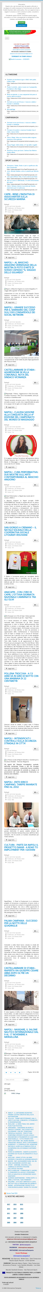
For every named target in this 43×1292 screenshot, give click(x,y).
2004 (14, 1222)
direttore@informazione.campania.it (21, 49)
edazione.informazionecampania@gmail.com (21, 53)
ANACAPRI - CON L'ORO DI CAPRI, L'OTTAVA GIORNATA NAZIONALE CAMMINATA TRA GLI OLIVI (20, 595)
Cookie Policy (21, 25)
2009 (21, 1213)
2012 (21, 1209)
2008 (8, 1218)
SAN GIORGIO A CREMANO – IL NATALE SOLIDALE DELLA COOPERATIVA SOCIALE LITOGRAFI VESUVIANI (20, 531)
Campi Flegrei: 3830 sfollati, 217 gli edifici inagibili (22, 145)
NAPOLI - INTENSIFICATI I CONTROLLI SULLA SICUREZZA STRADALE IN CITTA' (20, 741)
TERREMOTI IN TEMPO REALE (21, 56)
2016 (14, 1204)
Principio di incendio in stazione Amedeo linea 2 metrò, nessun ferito (21, 131)
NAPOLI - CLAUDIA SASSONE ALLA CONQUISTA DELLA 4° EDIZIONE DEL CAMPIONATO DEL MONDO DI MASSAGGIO (19, 415)
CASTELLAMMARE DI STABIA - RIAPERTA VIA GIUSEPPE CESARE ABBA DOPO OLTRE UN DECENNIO (21, 971)
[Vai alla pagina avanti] (15, 1072)
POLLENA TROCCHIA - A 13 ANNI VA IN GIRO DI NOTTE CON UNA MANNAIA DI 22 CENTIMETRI (21, 677)
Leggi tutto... (11, 257)
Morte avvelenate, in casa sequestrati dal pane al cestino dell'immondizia (22, 95)
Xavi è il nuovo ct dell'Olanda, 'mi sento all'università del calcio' (23, 181)
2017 (8, 1204)
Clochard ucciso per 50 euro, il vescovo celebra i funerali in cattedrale (21, 103)
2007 (14, 1218)
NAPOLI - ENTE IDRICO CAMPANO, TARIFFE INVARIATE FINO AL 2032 (20, 784)
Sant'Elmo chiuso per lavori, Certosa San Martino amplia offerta (22, 151)
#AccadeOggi (11, 109)
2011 (8, 1213)
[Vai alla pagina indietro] (11, 1072)
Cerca (26, 1080)
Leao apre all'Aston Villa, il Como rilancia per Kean (22, 177)
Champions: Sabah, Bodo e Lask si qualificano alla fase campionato (22, 166)
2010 (14, 1213)
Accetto (21, 22)
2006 (21, 1218)
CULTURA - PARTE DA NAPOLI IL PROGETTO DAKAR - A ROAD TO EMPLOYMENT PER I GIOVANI (21, 847)
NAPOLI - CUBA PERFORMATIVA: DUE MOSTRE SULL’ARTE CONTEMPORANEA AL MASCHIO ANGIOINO (21, 475)
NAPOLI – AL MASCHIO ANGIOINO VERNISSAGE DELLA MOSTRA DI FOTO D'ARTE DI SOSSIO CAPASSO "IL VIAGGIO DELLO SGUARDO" (20, 267)
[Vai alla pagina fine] (20, 1072)
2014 (8, 1209)
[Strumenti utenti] (36, 204)
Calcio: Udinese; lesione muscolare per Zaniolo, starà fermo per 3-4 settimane (21, 187)
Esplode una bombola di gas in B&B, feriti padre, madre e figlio (21, 80)
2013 (14, 1209)
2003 (21, 1222)
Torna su (38, 1288)
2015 (21, 1204)
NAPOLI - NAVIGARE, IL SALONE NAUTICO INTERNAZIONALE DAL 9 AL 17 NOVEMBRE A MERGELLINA (21, 1033)
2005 (8, 1222)
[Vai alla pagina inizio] (6, 1072)
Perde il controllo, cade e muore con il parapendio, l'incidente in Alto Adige (22, 88)
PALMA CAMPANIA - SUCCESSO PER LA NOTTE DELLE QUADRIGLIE (20, 923)
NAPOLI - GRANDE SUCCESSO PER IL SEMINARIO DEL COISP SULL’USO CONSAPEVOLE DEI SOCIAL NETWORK (19, 311)
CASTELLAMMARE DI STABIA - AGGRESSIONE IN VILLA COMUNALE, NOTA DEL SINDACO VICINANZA (20, 373)
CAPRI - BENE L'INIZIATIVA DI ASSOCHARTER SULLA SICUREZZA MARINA (19, 197)
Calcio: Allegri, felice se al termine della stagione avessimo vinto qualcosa (21, 138)
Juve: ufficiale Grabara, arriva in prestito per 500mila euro (22, 172)
